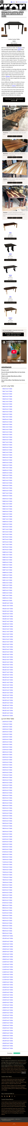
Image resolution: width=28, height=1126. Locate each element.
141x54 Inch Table (7, 1041)
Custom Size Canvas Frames (10, 1111)
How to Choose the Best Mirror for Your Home (13, 372)
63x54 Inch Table (7, 841)
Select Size (10, 136)
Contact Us (21, 1113)
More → (23, 1072)
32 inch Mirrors (7, 1069)
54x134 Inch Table (7, 690)
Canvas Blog (3, 1113)
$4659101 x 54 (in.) (10, 257)
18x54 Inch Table (7, 726)
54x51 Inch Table (7, 478)
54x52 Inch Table (7, 480)
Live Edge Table (20, 1080)
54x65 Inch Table (7, 514)
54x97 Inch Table (7, 595)
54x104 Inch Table (7, 614)
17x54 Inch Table (7, 724)
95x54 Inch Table (7, 923)
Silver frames (3, 1068)
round (18, 49)
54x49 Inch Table (7, 473)
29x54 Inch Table (7, 754)
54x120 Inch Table (7, 654)
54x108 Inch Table (7, 624)
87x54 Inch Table (7, 903)
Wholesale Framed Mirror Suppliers (20, 1102)
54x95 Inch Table (7, 590)
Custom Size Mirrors (6, 1103)
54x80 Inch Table (7, 552)
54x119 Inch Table (7, 652)
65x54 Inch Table (7, 847)
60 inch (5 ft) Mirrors (19, 1071)
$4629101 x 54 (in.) (10, 278)
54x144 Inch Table (7, 715)
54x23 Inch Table (7, 406)
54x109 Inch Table (7, 626)
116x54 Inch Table (7, 977)
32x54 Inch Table (7, 762)
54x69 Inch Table (7, 524)
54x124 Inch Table (7, 664)
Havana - (14, 214)
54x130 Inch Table (7, 680)
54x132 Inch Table (7, 685)
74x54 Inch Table (7, 869)
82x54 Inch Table (7, 890)
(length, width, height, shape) (14, 334)
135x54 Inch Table (7, 1025)
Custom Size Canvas (16, 1108)
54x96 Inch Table (7, 593)
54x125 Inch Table (7, 667)
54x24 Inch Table (7, 409)
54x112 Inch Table (7, 634)
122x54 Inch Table (7, 992)
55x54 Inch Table (7, 821)
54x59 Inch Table (7, 499)
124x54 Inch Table (7, 997)
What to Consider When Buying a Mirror (11, 376)
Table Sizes (12, 1079)
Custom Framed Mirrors (15, 1106)
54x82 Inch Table (7, 557)
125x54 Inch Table (7, 1000)
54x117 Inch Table (7, 647)
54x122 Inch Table (7, 659)
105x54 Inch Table (7, 949)
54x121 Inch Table (7, 657)
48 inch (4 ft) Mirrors (10, 1071)
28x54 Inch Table (7, 752)
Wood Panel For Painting (14, 1110)
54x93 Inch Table (7, 585)
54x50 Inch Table (7, 475)
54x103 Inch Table (7, 611)
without (8, 76)
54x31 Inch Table (7, 427)
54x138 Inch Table (7, 700)
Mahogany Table (13, 1080)
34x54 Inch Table (7, 767)
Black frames (10, 1066)
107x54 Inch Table (7, 954)
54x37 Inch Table (7, 442)
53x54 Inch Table (7, 816)
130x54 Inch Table (7, 1013)
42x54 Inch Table (7, 788)
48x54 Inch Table (7, 803)
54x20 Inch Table (7, 399)
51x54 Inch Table (7, 810)
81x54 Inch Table (7, 887)
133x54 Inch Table (7, 1020)
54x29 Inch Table (7, 422)
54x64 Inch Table (7, 511)
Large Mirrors (23, 1106)
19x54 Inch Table (7, 729)
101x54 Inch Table (7, 938)
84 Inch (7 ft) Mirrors (17, 1072)
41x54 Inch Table (7, 785)
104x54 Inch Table (7, 946)
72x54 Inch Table (7, 864)
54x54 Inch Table (7, 485)
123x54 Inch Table (7, 995)
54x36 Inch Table (7, 439)
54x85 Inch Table (7, 565)
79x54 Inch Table (7, 882)
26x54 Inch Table (7, 747)
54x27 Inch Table (7, 417)
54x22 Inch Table (7, 404)
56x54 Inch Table (7, 823)
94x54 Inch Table (7, 920)
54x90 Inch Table (7, 577)
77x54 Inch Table (7, 877)
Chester (10, 275)
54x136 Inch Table (7, 695)
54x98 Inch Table (7, 598)
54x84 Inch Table (7, 562)
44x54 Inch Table (7, 793)
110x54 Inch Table (7, 962)
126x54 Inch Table (7, 1002)
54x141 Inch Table (7, 708)
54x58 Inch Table (7, 496)
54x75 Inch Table (7, 539)
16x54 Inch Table (7, 721)
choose (14, 85)
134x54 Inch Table (7, 1023)
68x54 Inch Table (7, 854)
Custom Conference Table (6, 1082)
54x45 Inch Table (7, 462)
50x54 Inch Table (7, 808)
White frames (21, 1066)
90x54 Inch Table (7, 910)
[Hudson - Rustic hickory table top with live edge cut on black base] (15, 168)
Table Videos (17, 1079)
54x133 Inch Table (7, 687)
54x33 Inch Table (7, 432)
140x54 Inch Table (7, 1038)
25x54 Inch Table (7, 744)
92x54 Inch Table (7, 915)
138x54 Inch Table (7, 1033)
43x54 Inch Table (7, 790)
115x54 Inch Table (7, 974)
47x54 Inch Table (7, 800)
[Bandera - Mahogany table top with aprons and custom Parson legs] (15, 145)
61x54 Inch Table (7, 836)
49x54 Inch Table (7, 805)
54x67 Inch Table (7, 519)
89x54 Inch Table (7, 908)
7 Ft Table (10, 1083)
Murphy (20, 47)
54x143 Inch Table (7, 713)
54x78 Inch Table (7, 547)
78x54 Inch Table (7, 880)
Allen (10, 296)
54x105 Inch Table (7, 616)
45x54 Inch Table (7, 795)
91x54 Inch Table (7, 913)
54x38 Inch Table (7, 445)
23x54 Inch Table (7, 739)
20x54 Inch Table (7, 732)
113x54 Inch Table (7, 969)
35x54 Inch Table (7, 770)
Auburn (10, 253)
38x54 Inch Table (7, 777)
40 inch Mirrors (22, 1069)
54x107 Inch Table (7, 621)
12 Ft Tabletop (4, 1090)
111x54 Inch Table (7, 964)
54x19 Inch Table (7, 396)
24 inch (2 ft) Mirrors (18, 1068)
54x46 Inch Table (7, 465)
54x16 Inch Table (7, 389)
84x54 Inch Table (7, 895)
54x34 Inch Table (7, 434)
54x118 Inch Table (7, 649)
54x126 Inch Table (7, 670)
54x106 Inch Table (7, 619)
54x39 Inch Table (7, 447)
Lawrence (10, 317)
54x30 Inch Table (7, 424)
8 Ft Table (14, 1083)
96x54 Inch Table (7, 925)
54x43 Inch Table (7, 457)
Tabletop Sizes (14, 1085)
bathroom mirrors (22, 1062)
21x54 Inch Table (7, 734)
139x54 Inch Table (7, 1035)
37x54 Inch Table (7, 775)
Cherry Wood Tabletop (19, 1087)
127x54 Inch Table (7, 1005)
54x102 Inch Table (7, 608)
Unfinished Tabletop (21, 1085)
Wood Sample (19, 136)
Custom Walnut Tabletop (6, 1088)
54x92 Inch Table (7, 583)
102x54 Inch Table (7, 941)
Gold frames (16, 1066)
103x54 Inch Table (7, 944)
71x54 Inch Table (7, 862)
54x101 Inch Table (7, 605)
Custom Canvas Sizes (20, 1111)
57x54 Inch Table (7, 826)
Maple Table (6, 1080)
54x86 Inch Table (7, 567)
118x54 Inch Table (7, 982)
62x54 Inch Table (7, 839)
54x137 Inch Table (7, 698)
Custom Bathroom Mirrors (6, 1102)
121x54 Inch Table (7, 990)
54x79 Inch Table (7, 549)
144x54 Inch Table (7, 1048)
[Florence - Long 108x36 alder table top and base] (15, 118)
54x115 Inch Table (7, 642)
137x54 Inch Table (7, 1030)
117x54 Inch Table (7, 979)
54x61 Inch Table (7, 504)
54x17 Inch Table (7, 391)
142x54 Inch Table (7, 1043)
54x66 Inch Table (7, 516)
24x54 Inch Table (7, 742)
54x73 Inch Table (7, 534)
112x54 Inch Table (7, 967)
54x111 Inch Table (7, 631)
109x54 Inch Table (7, 959)
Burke (10, 232)
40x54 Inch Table (7, 782)
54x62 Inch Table (7, 506)
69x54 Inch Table (7, 857)
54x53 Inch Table (7, 483)
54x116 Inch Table (7, 644)
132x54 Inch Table (7, 1018)
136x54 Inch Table (7, 1028)
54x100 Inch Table (7, 603)
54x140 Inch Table (7, 705)
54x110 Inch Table (7, 629)
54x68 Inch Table (7, 521)
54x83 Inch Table (7, 560)
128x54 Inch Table (7, 1007)
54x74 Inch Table (7, 537)
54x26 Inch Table (7, 414)
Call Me (13, 2)
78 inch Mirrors (10, 1072)
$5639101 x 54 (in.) (10, 299)
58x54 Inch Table (7, 828)
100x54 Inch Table (7, 936)
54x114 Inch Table (7, 639)
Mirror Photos (7, 1105)
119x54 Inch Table (7, 985)
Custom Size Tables (5, 1079)
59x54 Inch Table (7, 831)
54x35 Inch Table (7, 437)
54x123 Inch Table (7, 662)
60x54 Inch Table (7, 834)
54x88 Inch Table (7, 572)
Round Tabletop (11, 1087)
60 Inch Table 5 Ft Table (17, 1082)
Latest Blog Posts (6, 366)
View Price (14, 136)
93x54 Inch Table (7, 918)
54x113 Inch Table (7, 636)
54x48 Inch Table (7, 470)
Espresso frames (10, 1068)
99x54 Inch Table (7, 933)
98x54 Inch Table (7, 931)
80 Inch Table (4, 1083)
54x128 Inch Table (7, 675)
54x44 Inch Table (7, 460)
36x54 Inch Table (7, 772)
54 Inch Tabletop (22, 1088)
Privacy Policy (17, 1119)
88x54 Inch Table (7, 905)
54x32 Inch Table (7, 429)
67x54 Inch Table (7, 852)
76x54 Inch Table (7, 875)
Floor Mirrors (7, 1106)
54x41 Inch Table (7, 452)
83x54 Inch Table (7, 892)
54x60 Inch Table (7, 501)
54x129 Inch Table (7, 677)
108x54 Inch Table (7, 956)
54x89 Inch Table (7, 575)
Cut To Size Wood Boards (6, 1108)
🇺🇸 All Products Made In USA (21, 2)
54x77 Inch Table (7, 544)
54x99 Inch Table (7, 600)
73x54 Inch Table (7, 867)
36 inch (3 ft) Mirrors (15, 1069)
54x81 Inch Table (7, 555)
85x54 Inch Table (7, 897)
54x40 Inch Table (7, 450)
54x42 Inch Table (7, 455)
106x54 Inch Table (7, 951)
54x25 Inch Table (7, 411)
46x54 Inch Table (7, 798)
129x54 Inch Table (7, 1010)
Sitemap (3, 1114)
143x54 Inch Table (7, 1046)
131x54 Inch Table (7, 1015)
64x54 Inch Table (7, 844)
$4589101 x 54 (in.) (10, 321)
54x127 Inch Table (7, 672)
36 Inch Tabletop (15, 1088)
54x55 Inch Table (7, 488)
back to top (14, 1124)
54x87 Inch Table (7, 570)
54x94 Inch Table (7, 588)
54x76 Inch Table (7, 542)
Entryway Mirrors (14, 1105)
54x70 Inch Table (7, 527)
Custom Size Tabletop (5, 1085)
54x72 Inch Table (7, 532)
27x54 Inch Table (7, 749)
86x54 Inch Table (7, 900)
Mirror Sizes (13, 1103)
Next (25, 29)
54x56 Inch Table (7, 490)
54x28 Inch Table (7, 419)
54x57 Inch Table (7, 493)
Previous (2, 29)
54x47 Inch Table (7, 467)
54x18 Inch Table (7, 394)
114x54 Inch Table (7, 972)
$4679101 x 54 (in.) (10, 235)
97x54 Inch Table (7, 928)
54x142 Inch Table (7, 710)
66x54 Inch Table (7, 849)
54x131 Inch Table (7, 682)
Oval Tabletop (4, 1087)
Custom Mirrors (19, 1103)
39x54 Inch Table (7, 780)
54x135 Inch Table (7, 692)
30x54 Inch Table (7, 757)
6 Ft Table (24, 1082)
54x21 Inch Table (7, 401)
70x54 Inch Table (7, 859)
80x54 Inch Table (7, 885)
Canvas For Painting (11, 1113)
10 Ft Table (19, 1083)
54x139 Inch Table (7, 703)
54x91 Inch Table (7, 580)
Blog (17, 1113)
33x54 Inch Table (7, 765)
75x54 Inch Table (7, 872)
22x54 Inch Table (7, 737)
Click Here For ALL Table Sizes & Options (14, 99)
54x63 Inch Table (7, 509)
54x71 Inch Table (7, 529)
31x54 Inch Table (7, 760)
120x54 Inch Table (7, 987)
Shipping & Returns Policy (6, 1120)
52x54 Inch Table (7, 813)
